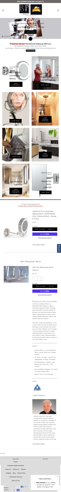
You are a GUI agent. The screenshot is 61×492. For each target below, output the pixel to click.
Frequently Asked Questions (15, 465)
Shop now (16, 156)
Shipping (8, 473)
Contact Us (16, 469)
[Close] (57, 476)
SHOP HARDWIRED (16, 84)
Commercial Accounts (15, 477)
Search (16, 462)
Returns (23, 469)
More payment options (45, 238)
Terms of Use (16, 480)
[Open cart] (58, 10)
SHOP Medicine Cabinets (15, 191)
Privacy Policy (21, 473)
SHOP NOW (15, 121)
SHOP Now (30, 32)
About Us (8, 469)
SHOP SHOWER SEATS (45, 155)
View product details (38, 244)
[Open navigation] (3, 10)
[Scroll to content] (30, 39)
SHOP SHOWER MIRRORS (45, 119)
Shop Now (45, 85)
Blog (14, 473)
